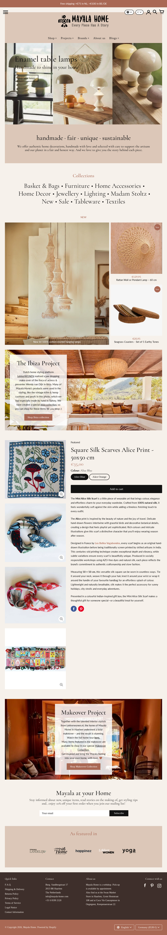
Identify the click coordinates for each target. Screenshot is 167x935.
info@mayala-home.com (57, 896)
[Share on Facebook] (74, 609)
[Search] (154, 12)
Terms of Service (13, 903)
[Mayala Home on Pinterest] (152, 886)
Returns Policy (11, 894)
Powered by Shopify (46, 927)
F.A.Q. (8, 885)
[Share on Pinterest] (81, 609)
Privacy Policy (11, 898)
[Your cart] (161, 12)
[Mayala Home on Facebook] (145, 886)
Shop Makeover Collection (83, 766)
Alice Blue (79, 476)
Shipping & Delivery (14, 889)
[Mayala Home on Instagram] (159, 886)
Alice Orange (99, 476)
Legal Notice (11, 907)
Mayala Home (29, 927)
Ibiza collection (48, 404)
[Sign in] (148, 12)
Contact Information (14, 912)
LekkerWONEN (25, 376)
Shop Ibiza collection (38, 417)
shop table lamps (26, 78)
